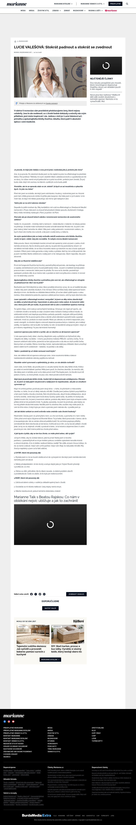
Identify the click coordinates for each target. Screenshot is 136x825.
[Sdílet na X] (35, 594)
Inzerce (6, 757)
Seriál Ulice (21, 784)
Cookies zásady (10, 754)
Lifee (94, 738)
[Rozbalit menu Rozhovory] (84, 10)
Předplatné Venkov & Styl (15, 733)
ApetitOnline (98, 728)
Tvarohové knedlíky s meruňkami (26, 800)
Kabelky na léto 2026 (21, 786)
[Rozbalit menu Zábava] (60, 10)
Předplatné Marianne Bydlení (16, 730)
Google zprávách (52, 103)
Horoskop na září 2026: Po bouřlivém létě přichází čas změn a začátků (112, 770)
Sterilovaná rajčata (9, 800)
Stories (51, 741)
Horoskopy (53, 744)
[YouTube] (13, 721)
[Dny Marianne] (111, 11)
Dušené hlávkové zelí (9, 796)
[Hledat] (127, 4)
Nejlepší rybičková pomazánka (19, 802)
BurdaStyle (90, 815)
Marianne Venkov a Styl (91, 4)
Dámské (77, 815)
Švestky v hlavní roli (23, 796)
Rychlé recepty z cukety (36, 804)
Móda (23, 10)
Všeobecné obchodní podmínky (17, 751)
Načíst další (50, 608)
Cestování (11, 772)
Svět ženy (96, 733)
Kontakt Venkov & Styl (13, 741)
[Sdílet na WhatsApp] (44, 594)
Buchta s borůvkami (22, 804)
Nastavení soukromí (12, 749)
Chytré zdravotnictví (32, 784)
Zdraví (67, 10)
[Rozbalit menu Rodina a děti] (101, 10)
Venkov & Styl (54, 751)
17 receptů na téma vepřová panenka (28, 798)
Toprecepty (97, 741)
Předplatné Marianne (13, 728)
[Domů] (18, 4)
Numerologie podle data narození (25, 772)
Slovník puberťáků (19, 770)
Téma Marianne (54, 749)
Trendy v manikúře (8, 782)
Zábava (55, 10)
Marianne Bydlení (62, 4)
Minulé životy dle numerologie (25, 782)
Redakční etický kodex (13, 744)
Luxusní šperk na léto (10, 788)
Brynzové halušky (9, 804)
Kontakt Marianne (11, 736)
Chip (94, 736)
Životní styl (43, 10)
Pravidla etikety (7, 770)
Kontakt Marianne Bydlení (15, 738)
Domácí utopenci (35, 802)
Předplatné (115, 4)
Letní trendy (15, 774)
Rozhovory (78, 10)
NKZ (83, 815)
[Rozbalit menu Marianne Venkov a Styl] (103, 3)
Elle (94, 730)
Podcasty (52, 746)
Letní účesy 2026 (34, 786)
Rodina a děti (95, 10)
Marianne (61, 815)
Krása (31, 10)
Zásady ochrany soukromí (15, 746)
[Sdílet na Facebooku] (31, 594)
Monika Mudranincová (23, 52)
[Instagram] (9, 721)
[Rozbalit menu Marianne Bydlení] (71, 3)
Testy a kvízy (30, 770)
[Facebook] (4, 721)
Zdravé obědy (25, 774)
